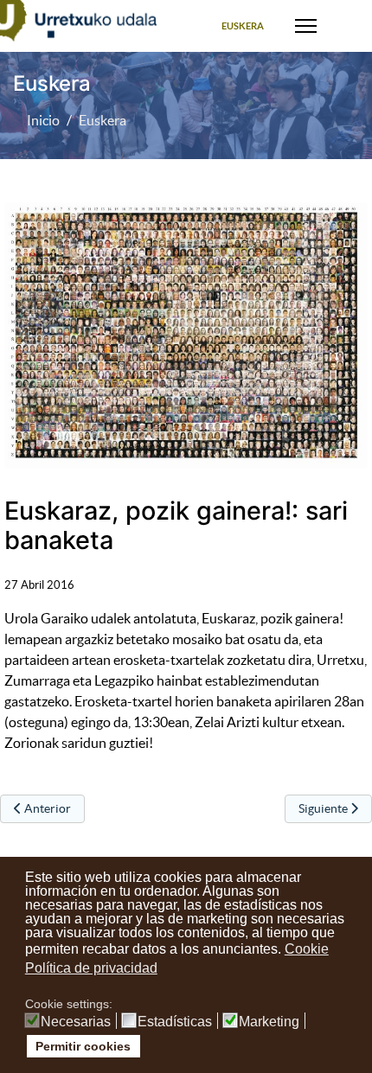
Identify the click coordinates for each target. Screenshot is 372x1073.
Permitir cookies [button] (83, 1046)
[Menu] (306, 26)
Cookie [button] (307, 949)
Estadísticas (175, 1022)
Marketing (269, 1022)
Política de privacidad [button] (91, 968)
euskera (242, 26)
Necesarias (76, 1022)
